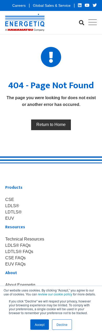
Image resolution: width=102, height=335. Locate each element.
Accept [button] (39, 324)
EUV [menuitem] (9, 218)
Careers (19, 5)
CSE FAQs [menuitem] (15, 258)
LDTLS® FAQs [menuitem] (19, 252)
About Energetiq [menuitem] (20, 285)
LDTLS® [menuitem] (13, 212)
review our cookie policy (55, 294)
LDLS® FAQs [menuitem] (18, 245)
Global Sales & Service (52, 5)
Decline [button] (61, 324)
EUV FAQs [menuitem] (15, 264)
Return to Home (51, 124)
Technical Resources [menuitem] (24, 239)
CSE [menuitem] (9, 200)
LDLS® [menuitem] (12, 206)
